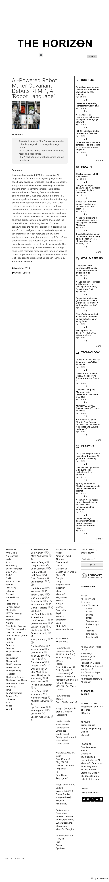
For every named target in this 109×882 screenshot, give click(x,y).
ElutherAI (60, 575)
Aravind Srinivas (39, 697)
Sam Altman (37, 552)
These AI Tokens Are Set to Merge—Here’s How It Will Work (88, 362)
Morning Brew (13, 619)
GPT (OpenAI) (63, 670)
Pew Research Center (17, 635)
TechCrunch (12, 658)
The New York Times (16, 680)
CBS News (11, 572)
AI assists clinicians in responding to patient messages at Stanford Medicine (86, 221)
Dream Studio (63, 794)
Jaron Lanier (37, 652)
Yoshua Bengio (38, 562)
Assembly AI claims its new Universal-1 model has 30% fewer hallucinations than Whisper (87, 505)
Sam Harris (36, 601)
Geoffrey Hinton (39, 620)
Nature (9, 623)
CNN (8, 578)
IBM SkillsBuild (88, 756)
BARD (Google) (63, 657)
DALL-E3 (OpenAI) (65, 702)
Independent (12, 603)
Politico (10, 642)
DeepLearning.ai (89, 747)
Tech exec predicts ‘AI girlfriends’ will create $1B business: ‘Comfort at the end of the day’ (87, 301)
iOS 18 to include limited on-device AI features (87, 132)
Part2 (84, 650)
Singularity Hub (13, 651)
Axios (9, 562)
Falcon (59, 664)
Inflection (60, 587)
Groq (58, 581)
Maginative (11, 610)
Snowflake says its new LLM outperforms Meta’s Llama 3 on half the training (87, 91)
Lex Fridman (37, 581)
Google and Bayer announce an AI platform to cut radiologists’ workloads (88, 189)
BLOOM (59, 660)
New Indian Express (16, 626)
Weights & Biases (64, 629)
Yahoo (9, 705)
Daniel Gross (37, 598)
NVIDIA (59, 603)
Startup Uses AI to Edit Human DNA (87, 175)
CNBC (9, 575)
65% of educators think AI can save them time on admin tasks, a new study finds (87, 318)
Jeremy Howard (39, 623)
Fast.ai (84, 750)
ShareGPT (86, 735)
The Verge (11, 686)
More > (99, 160)
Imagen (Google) (64, 708)
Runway (60, 616)
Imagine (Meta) (63, 797)
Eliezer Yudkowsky (40, 717)
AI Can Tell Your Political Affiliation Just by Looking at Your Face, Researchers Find (88, 285)
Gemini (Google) (64, 667)
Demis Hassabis (39, 607)
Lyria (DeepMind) (64, 822)
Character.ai (62, 562)
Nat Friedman (38, 588)
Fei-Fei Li (35, 659)
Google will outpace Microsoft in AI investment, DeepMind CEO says (87, 393)
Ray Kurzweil (37, 649)
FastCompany (13, 581)
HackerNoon (12, 597)
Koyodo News (13, 607)
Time (8, 689)
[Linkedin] (88, 799)
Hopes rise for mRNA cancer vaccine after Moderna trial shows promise (86, 205)
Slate (8, 654)
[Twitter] (84, 799)
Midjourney (61, 597)
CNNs (89, 608)
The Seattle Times (15, 683)
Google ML (86, 753)
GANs (89, 618)
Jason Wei (36, 713)
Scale (58, 623)
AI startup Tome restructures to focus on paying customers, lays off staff (88, 118)
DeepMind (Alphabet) (66, 572)
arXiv (8, 559)
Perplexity (61, 610)
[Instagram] (92, 799)
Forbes (9, 584)
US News (10, 699)
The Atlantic (12, 661)
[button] (41, 55)
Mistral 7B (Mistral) (65, 676)
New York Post (13, 632)
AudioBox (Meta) (64, 816)
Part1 (98, 647)
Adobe (59, 552)
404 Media (11, 552)
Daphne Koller (38, 646)
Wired (9, 709)
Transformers (92, 621)
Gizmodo (10, 594)
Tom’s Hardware (14, 693)
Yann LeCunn (37, 655)
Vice (8, 702)
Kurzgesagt (86, 653)
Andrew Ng (36, 678)
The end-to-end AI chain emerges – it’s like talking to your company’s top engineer (88, 146)
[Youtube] (97, 799)
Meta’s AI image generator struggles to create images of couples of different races (87, 523)
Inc (7, 600)
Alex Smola (36, 694)
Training (90, 630)
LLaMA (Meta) (63, 673)
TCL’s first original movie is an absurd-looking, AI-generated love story (88, 456)
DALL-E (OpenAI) (64, 791)
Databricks (61, 568)
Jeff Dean (36, 575)
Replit (59, 613)
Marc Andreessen (39, 556)
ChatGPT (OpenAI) (65, 765)
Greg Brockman (39, 565)
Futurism (10, 591)
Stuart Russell (38, 681)
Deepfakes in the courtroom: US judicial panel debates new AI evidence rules (86, 269)
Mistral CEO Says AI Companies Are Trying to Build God (88, 408)
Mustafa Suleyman (40, 701)
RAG (88, 627)
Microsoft (61, 594)
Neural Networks (89, 605)
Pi (57, 771)
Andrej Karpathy (39, 639)
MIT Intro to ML (88, 769)
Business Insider (14, 568)
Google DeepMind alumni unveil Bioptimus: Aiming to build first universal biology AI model (88, 237)
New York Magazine (16, 629)
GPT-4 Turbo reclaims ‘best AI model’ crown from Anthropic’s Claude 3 (87, 377)
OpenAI (59, 607)
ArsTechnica (12, 556)
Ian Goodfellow (38, 614)
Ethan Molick (38, 668)
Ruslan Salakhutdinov (41, 684)
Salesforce (61, 619)
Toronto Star (12, 696)
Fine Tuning (92, 634)
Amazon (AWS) (63, 556)
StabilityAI (61, 626)
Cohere (59, 565)
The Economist (13, 664)
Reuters (10, 645)
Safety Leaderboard (66, 737)
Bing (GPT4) (62, 762)
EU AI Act (86, 713)
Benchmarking (93, 637)
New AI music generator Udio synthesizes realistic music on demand (87, 471)
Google (59, 578)
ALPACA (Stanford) (65, 654)
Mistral (59, 600)
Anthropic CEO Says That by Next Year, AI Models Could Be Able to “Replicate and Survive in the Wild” (88, 424)
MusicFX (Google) (65, 829)
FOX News (11, 587)
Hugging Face (63, 584)
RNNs (89, 611)
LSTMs (89, 614)
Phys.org (10, 638)
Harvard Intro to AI (90, 760)
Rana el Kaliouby (39, 633)
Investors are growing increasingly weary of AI (87, 104)
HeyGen (60, 838)
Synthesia (61, 848)
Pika (58, 842)
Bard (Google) (63, 759)
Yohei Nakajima (39, 675)
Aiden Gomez (38, 617)
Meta (58, 591)
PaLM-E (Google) (64, 683)
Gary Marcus (37, 662)
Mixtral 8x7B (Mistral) (67, 679)
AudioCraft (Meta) (65, 819)
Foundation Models (90, 662)
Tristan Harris (37, 604)
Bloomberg (11, 565)
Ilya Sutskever (38, 707)
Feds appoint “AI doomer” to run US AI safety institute (86, 332)
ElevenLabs (61, 826)
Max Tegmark (38, 710)
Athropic (60, 559)
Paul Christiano (38, 572)
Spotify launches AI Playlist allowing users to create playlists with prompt (88, 487)
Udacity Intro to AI (90, 779)
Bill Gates (35, 591)
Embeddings (92, 624)
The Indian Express (15, 677)
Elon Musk (36, 672)
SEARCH (91, 56)
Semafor (10, 648)
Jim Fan (35, 611)
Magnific (60, 800)
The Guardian (12, 667)
